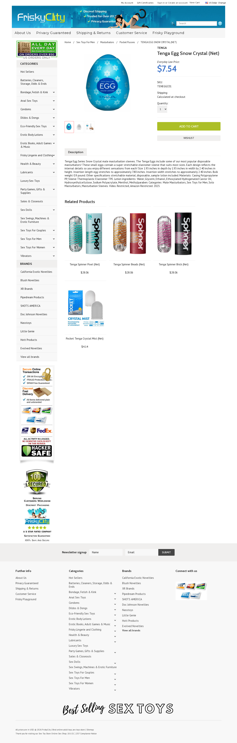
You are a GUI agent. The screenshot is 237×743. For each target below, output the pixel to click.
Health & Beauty (31, 164)
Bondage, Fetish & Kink (34, 92)
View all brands (30, 357)
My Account (127, 2)
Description (75, 152)
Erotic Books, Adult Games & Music (36, 144)
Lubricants (27, 172)
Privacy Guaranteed (53, 33)
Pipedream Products (32, 297)
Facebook (197, 578)
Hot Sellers (27, 71)
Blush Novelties (30, 280)
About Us (23, 33)
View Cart (195, 2)
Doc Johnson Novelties (34, 314)
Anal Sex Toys (29, 100)
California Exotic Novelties (36, 271)
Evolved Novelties (31, 348)
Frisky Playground (168, 33)
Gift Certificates (145, 2)
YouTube (184, 578)
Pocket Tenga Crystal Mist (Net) (85, 338)
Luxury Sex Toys (30, 181)
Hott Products (29, 340)
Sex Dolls (26, 210)
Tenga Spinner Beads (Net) (129, 264)
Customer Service (131, 33)
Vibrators (26, 256)
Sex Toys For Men (31, 239)
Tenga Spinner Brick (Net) (173, 264)
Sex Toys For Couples (33, 230)
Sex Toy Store (45, 733)
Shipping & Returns (93, 33)
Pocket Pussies (127, 42)
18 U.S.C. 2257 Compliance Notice (82, 733)
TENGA (162, 48)
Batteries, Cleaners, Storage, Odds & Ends (34, 81)
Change (221, 2)
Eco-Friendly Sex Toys (34, 126)
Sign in (161, 2)
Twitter (178, 578)
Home (68, 42)
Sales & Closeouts (32, 201)
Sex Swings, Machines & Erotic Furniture (35, 220)
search (220, 23)
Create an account (178, 2)
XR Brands (27, 289)
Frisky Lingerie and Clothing (37, 155)
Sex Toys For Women (33, 247)
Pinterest (190, 578)
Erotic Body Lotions (32, 134)
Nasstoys (26, 323)
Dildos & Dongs (30, 117)
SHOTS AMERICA (30, 306)
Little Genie (27, 331)
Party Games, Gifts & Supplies (33, 191)
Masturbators (107, 42)
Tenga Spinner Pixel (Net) (85, 264)
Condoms (26, 109)
